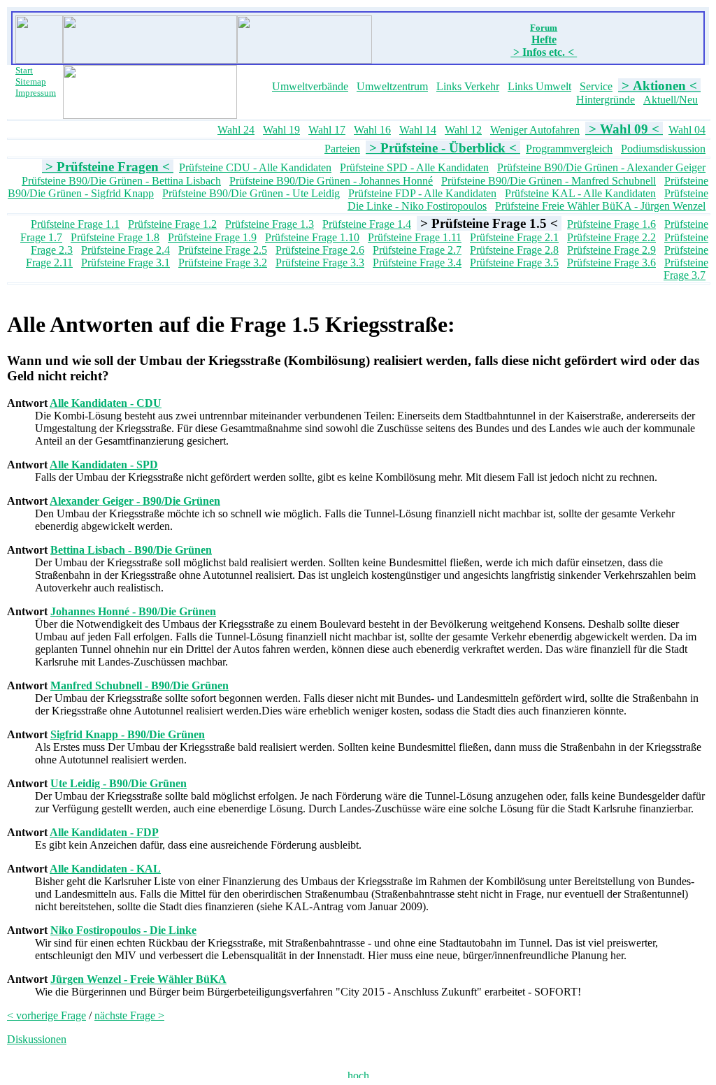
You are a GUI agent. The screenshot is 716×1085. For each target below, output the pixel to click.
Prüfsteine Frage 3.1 (125, 262)
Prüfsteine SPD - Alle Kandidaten (414, 167)
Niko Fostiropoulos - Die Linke (123, 930)
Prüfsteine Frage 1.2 (172, 224)
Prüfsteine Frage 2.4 (125, 250)
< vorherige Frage (46, 1015)
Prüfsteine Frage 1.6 (611, 224)
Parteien (342, 149)
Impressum (35, 92)
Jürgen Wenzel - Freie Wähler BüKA (138, 979)
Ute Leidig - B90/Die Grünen (118, 783)
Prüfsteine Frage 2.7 (417, 250)
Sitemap (30, 81)
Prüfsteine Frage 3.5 (514, 262)
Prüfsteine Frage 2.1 (514, 237)
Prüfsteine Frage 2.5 (222, 250)
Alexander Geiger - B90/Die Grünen (135, 501)
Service (596, 86)
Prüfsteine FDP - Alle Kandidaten (422, 193)
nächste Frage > (129, 1015)
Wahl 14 (417, 130)
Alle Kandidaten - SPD (104, 464)
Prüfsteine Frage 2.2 (611, 237)
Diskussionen (36, 1039)
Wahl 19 (281, 130)
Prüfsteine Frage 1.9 (212, 237)
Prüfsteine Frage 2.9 (611, 250)
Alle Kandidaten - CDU (106, 403)
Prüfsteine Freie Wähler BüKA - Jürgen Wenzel (600, 206)
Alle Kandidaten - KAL (105, 869)
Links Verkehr (467, 86)
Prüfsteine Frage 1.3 (269, 224)
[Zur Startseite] (39, 60)
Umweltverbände (310, 86)
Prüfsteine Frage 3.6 (611, 262)
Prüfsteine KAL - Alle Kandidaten (580, 193)
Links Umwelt (539, 86)
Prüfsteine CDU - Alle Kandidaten (255, 167)
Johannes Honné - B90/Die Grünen (133, 611)
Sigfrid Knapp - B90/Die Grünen (127, 734)
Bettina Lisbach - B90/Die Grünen (131, 550)
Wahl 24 (236, 130)
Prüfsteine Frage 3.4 (417, 262)
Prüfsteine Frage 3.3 (319, 262)
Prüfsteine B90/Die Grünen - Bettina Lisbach (121, 181)
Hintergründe (605, 100)
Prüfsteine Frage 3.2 (222, 262)
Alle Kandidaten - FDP (104, 832)
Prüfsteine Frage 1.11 (414, 237)
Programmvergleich (569, 149)
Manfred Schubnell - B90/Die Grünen (139, 685)
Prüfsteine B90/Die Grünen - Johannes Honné (331, 181)
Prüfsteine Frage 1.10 (312, 237)
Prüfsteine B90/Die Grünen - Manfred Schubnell (548, 181)
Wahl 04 (687, 130)
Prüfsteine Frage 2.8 (514, 250)
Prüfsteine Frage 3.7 (686, 269)
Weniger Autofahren (535, 130)
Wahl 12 (463, 130)
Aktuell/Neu (670, 100)
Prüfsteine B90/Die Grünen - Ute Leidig (251, 193)
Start (24, 70)
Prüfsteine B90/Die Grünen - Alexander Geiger (601, 167)
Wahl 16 (372, 130)
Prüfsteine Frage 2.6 (319, 250)
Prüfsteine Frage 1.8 (115, 237)
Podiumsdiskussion (663, 149)
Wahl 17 (326, 130)
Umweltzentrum (392, 86)
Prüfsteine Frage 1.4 (366, 224)
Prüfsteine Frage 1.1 (75, 224)
